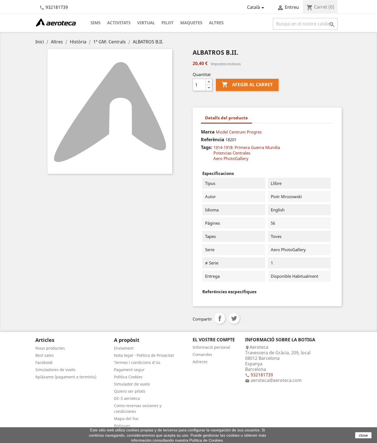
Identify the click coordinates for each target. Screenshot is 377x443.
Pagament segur (129, 369)
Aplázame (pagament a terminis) (65, 376)
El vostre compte (214, 340)
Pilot (167, 22)
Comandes (202, 354)
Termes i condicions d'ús (137, 362)
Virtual (146, 22)
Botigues (122, 425)
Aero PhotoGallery (230, 158)
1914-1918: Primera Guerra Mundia (246, 147)
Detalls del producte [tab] (226, 117)
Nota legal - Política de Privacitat (144, 355)
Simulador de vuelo (132, 384)
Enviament (124, 348)
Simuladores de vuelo (55, 369)
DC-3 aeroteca (127, 398)
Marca (208, 132)
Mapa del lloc (126, 418)
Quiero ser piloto (129, 391)
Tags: (206, 147)
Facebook (43, 362)
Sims (95, 22)
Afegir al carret (247, 84)
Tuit (234, 318)
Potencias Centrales (231, 153)
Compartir (219, 318)
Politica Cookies (128, 376)
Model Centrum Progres (239, 132)
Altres (216, 22)
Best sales (44, 355)
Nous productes (50, 348)
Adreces (200, 361)
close (363, 435)
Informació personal (211, 347)
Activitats (119, 22)
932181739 (57, 7)
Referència (212, 139)
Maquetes (191, 22)
